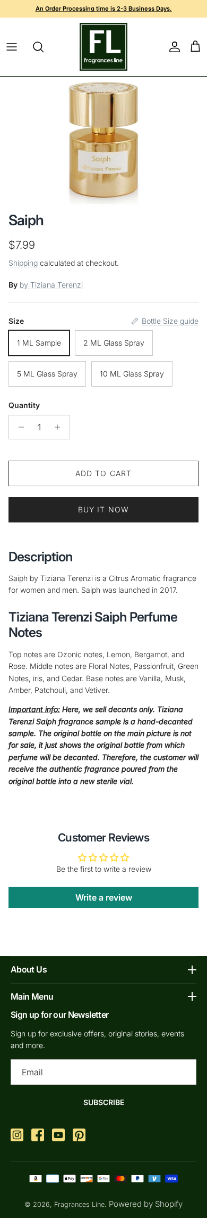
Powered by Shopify (146, 1204)
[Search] (43, 47)
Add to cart (103, 473)
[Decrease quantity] (18, 427)
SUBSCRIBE (103, 1102)
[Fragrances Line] (103, 47)
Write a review (103, 897)
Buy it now (103, 509)
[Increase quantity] (60, 427)
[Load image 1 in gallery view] (104, 142)
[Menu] (11, 47)
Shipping (23, 262)
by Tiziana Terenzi (51, 284)
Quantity (24, 405)
